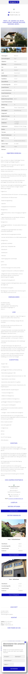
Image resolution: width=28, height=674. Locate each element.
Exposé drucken (14, 511)
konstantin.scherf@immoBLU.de (15, 498)
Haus (14, 555)
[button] (25, 37)
